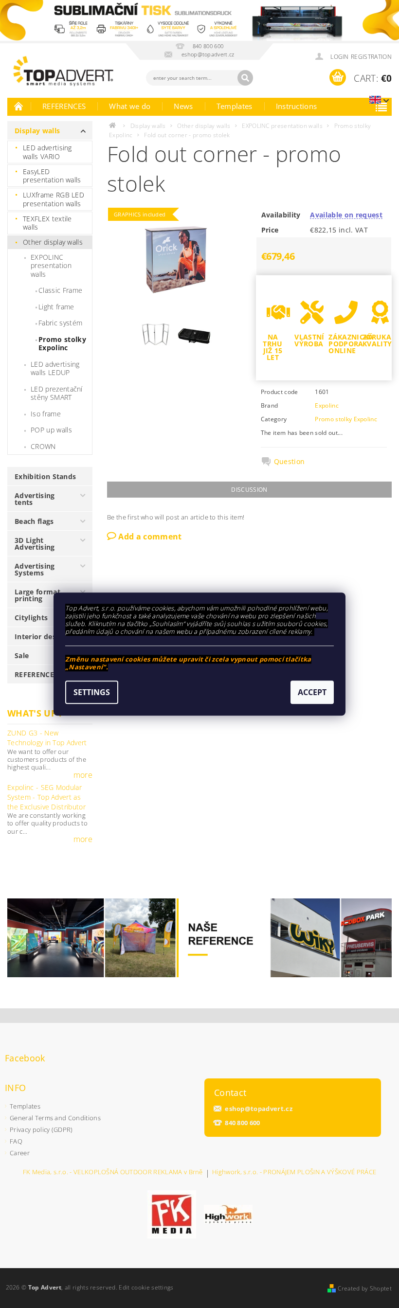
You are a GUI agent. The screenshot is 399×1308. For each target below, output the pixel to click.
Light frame (56, 306)
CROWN (43, 446)
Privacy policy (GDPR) (41, 1129)
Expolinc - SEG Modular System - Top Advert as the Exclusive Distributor (46, 797)
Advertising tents (35, 499)
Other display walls (53, 242)
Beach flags (34, 521)
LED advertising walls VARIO (47, 152)
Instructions (296, 106)
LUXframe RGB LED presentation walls (53, 199)
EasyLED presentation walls (52, 176)
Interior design (41, 636)
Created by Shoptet (365, 1288)
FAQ (16, 1141)
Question (289, 461)
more (82, 775)
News (183, 106)
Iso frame (46, 413)
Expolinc (327, 405)
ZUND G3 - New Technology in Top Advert (47, 737)
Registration (371, 57)
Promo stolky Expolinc (62, 344)
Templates (235, 106)
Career (20, 1152)
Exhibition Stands (45, 476)
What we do (129, 106)
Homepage (19, 106)
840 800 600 (242, 1123)
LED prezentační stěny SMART (57, 393)
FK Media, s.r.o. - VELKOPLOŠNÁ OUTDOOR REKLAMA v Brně (113, 1172)
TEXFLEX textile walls (47, 223)
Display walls (37, 130)
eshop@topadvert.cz (258, 1109)
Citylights (31, 617)
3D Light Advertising (35, 544)
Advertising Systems (35, 569)
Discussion (249, 489)
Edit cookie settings (146, 1287)
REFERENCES (64, 106)
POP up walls (51, 429)
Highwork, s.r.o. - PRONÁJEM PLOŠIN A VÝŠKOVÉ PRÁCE (294, 1172)
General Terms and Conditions (55, 1117)
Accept (312, 692)
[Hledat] (245, 78)
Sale (22, 655)
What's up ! (34, 713)
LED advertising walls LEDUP (55, 368)
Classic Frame (60, 290)
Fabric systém (60, 322)
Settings (91, 692)
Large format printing (37, 595)
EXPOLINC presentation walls (51, 265)
